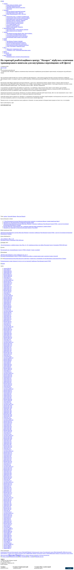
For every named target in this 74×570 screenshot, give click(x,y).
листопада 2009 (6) (8, 528)
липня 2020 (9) (7, 363)
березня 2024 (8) (7, 306)
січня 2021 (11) (7, 355)
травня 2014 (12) (7, 458)
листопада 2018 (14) (8, 388)
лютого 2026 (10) (7, 276)
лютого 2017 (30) (7, 416)
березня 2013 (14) (7, 477)
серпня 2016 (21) (7, 423)
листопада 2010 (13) (8, 513)
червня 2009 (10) (7, 535)
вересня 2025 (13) (7, 282)
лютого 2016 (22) (7, 431)
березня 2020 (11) (7, 368)
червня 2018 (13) (7, 395)
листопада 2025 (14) (8, 280)
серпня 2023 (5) (7, 315)
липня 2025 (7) (7, 285)
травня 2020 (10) (7, 365)
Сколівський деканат (41, 553)
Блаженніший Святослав (6, 552)
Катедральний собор (60, 552)
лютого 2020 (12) (7, 369)
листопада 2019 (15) (8, 373)
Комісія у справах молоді (9, 553)
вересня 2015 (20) (7, 438)
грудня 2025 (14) (7, 278)
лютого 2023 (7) (7, 322)
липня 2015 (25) (7, 440)
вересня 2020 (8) (7, 360)
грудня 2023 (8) (7, 310)
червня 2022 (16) (7, 333)
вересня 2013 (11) (7, 469)
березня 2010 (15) (7, 523)
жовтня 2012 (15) (7, 483)
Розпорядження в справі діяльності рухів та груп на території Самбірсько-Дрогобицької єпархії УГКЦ (26, 261)
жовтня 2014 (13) (7, 452)
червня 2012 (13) (7, 488)
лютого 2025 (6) (7, 291)
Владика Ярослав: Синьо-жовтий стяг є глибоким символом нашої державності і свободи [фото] (27, 226)
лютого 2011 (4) (7, 509)
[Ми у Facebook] (22, 556)
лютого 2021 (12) (7, 354)
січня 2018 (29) (7, 401)
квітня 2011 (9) (7, 506)
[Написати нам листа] (13, 556)
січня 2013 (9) (6, 479)
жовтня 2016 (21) (7, 421)
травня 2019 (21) (7, 381)
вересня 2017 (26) (7, 407)
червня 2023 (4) (7, 317)
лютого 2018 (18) (7, 400)
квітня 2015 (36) (7, 444)
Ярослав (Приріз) (21, 216)
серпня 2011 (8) (7, 501)
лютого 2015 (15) (7, 447)
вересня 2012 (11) (7, 484)
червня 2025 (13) (7, 286)
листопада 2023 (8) (8, 311)
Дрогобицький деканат (48, 552)
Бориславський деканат (17, 552)
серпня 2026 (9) (7, 268)
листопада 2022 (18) (8, 326)
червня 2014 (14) (7, 457)
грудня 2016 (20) (7, 418)
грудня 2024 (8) (7, 294)
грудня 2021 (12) (7, 341)
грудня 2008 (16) (7, 543)
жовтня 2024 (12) (7, 297)
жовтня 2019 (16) (7, 374)
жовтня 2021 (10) (7, 343)
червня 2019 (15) (7, 379)
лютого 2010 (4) (7, 524)
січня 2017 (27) (7, 417)
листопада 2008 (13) (8, 544)
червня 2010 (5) (7, 519)
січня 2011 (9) (6, 510)
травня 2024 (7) (7, 303)
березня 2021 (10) (7, 352)
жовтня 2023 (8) (7, 312)
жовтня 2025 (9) (7, 281)
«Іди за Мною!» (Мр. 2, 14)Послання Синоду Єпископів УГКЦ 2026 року (12, 239)
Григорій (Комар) (12, 216)
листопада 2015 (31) (8, 435)
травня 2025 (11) (7, 287)
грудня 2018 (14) (7, 387)
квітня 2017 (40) (7, 413)
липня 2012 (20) (7, 487)
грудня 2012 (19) (7, 480)
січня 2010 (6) (6, 526)
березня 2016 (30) (7, 430)
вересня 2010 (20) (7, 515)
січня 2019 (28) (7, 386)
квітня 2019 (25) (7, 382)
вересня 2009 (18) (7, 531)
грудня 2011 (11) (7, 496)
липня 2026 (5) (7, 269)
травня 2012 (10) (7, 490)
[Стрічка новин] (5, 556)
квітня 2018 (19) (7, 398)
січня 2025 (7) (6, 293)
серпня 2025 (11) (7, 284)
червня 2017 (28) (7, 411)
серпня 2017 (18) (7, 408)
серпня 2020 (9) (7, 361)
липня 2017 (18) (7, 409)
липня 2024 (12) (7, 300)
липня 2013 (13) (7, 471)
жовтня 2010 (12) (7, 514)
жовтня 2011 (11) (7, 499)
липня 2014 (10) (7, 456)
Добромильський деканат (37, 552)
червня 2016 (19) (7, 426)
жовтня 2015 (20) (7, 436)
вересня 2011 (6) (7, 500)
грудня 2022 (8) (7, 325)
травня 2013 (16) (7, 474)
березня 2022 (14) (7, 337)
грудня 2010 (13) (7, 512)
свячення (31, 555)
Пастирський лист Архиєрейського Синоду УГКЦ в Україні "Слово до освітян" (20, 250)
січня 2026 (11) (7, 277)
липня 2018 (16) (7, 394)
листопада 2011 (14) (8, 497)
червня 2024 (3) (7, 302)
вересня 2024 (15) (7, 298)
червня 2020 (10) (7, 364)
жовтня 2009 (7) (7, 530)
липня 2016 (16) (7, 425)
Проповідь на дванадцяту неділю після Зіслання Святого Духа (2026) (20, 227)
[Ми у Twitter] (30, 556)
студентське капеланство (44, 555)
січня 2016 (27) (7, 433)
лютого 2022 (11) (7, 338)
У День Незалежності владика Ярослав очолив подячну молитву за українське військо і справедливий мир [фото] (31, 221)
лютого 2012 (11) (7, 493)
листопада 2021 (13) (8, 342)
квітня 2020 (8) (7, 366)
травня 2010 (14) (7, 521)
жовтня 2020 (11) (7, 359)
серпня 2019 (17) (7, 377)
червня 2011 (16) (7, 504)
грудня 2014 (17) (7, 449)
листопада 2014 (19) (8, 451)
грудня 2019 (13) (7, 372)
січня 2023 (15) (7, 324)
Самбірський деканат (31, 553)
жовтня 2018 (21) (7, 390)
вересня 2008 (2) (7, 546)
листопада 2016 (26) (8, 420)
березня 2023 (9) (7, 321)
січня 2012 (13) (7, 495)
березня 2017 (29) (7, 414)
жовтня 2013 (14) (7, 467)
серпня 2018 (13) (7, 392)
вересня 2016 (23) (7, 422)
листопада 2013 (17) (8, 466)
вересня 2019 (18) (7, 376)
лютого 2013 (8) (7, 478)
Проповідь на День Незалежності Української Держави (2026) (18, 222)
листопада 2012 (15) (8, 482)
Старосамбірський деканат (52, 553)
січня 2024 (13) (7, 308)
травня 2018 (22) (7, 396)
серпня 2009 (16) (7, 532)
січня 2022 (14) (7, 339)
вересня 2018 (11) (7, 391)
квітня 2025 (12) (7, 289)
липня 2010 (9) (7, 518)
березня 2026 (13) (7, 275)
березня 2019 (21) (7, 383)
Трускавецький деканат (64, 553)
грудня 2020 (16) (7, 356)
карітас (5, 216)
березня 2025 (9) (7, 290)
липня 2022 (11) (7, 332)
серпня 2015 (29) (7, 439)
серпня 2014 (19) (7, 455)
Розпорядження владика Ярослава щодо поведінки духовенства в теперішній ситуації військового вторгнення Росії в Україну (35, 258)
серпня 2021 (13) (7, 346)
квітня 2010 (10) (7, 522)
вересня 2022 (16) (7, 329)
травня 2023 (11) (7, 319)
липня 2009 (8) (7, 534)
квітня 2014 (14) (7, 460)
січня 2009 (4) (6, 541)
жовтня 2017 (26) (7, 405)
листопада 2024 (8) (8, 295)
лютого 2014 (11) (7, 462)
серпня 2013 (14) (7, 470)
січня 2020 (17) (7, 370)
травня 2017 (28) (7, 412)
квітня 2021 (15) (7, 351)
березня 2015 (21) (7, 445)
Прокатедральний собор (20, 553)
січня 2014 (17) (7, 464)
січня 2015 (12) (7, 448)
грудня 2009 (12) (7, 527)
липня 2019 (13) (7, 378)
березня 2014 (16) (7, 461)
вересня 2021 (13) (7, 344)
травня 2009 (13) (7, 536)
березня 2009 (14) (7, 539)
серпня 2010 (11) (7, 517)
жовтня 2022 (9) (7, 328)
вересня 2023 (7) (7, 313)
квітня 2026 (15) (7, 273)
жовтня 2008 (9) (7, 545)
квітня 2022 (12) (7, 335)
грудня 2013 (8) (7, 465)
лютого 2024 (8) (7, 307)
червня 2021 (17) (7, 348)
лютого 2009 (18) (7, 540)
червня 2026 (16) (7, 271)
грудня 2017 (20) (7, 403)
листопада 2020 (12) (8, 357)
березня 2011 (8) (7, 508)
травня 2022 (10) (7, 334)
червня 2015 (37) (7, 442)
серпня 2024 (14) (7, 299)
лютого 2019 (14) (7, 385)
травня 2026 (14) (7, 272)
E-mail (4, 67)
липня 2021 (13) (7, 347)
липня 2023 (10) (7, 316)
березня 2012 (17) (7, 492)
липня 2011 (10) (7, 502)
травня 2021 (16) (7, 350)
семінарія (36, 555)
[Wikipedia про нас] (39, 556)
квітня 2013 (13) (7, 475)
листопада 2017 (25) (8, 404)
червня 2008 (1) (7, 548)
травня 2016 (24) (7, 427)
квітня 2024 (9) (7, 304)
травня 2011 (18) (7, 505)
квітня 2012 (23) (7, 491)
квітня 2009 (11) (7, 537)
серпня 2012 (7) (7, 486)
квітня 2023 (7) (7, 320)
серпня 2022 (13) (7, 330)
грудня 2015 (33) (7, 434)
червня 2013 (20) (7, 473)
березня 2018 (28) (7, 399)
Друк (2, 67)
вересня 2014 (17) (7, 453)
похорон (27, 555)
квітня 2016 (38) (7, 429)
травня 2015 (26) (7, 443)
